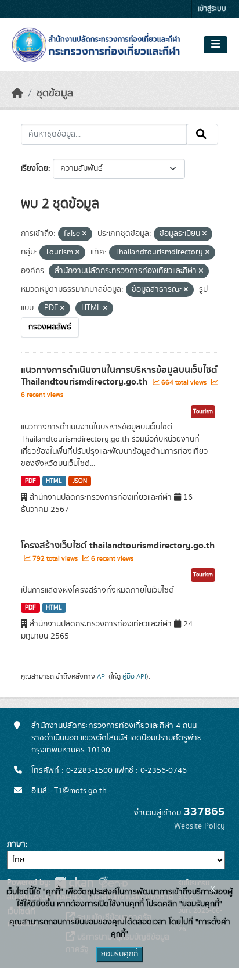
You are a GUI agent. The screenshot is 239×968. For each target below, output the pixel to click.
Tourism (203, 411)
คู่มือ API (134, 676)
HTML (54, 481)
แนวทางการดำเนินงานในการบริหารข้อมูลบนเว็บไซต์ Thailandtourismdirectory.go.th (119, 376)
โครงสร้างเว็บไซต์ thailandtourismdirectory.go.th (118, 545)
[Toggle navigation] (215, 44)
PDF (30, 481)
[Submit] (202, 134)
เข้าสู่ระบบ (212, 9)
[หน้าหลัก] (17, 93)
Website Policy (199, 826)
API (102, 676)
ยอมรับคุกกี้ (119, 954)
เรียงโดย (34, 168)
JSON (80, 481)
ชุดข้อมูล (55, 93)
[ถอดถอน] (84, 234)
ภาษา (16, 844)
